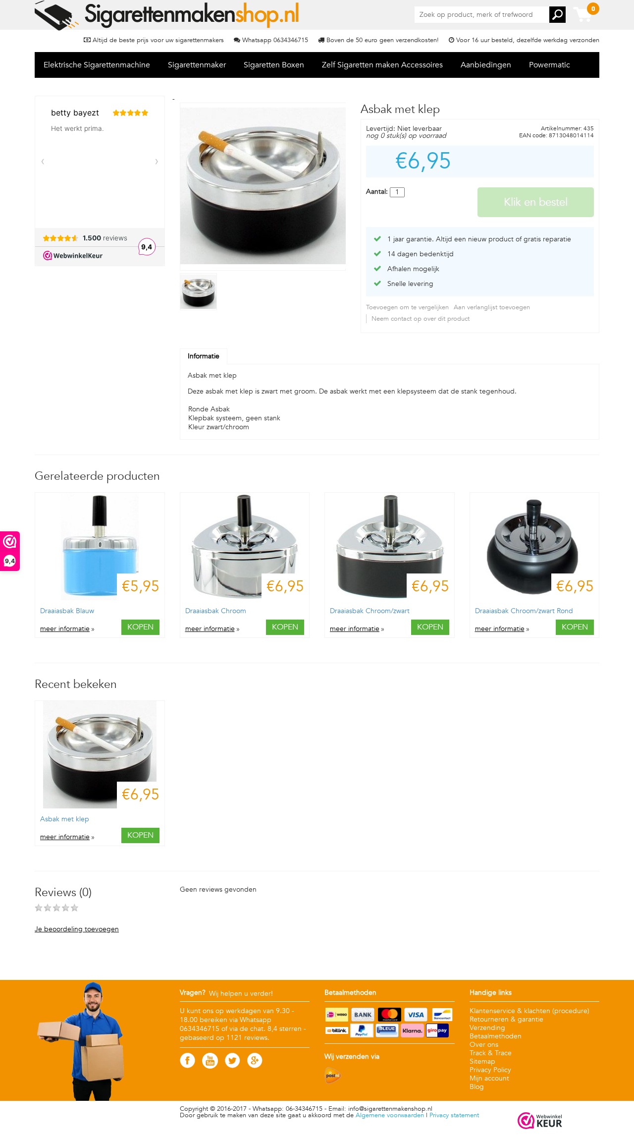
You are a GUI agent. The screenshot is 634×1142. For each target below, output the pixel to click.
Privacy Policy (490, 1070)
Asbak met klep (64, 819)
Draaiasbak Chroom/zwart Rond (524, 611)
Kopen (140, 627)
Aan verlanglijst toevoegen (492, 307)
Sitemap (482, 1061)
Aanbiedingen (486, 64)
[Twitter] (232, 1066)
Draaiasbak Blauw (67, 611)
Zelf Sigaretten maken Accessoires (382, 64)
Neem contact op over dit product (420, 318)
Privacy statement (454, 1115)
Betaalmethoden (496, 1036)
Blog (477, 1086)
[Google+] (255, 1066)
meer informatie (65, 629)
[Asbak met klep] (199, 308)
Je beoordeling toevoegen (77, 929)
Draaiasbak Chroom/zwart (370, 611)
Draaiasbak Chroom (215, 611)
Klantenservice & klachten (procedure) (529, 1011)
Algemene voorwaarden (390, 1115)
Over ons (484, 1044)
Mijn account (489, 1078)
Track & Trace (491, 1053)
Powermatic (549, 64)
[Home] (168, 15)
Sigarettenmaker (197, 64)
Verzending (487, 1027)
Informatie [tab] (203, 356)
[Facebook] (187, 1066)
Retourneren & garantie (506, 1019)
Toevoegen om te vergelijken (407, 307)
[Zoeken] (557, 14)
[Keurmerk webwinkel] (540, 1121)
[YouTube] (210, 1066)
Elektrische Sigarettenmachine (97, 64)
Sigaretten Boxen (274, 64)
